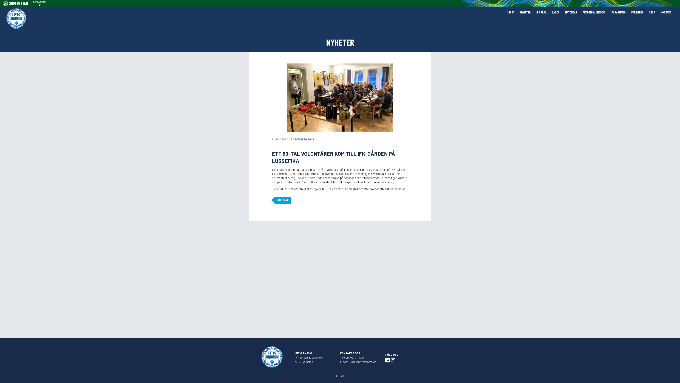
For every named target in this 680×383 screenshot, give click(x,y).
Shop (652, 12)
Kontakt (666, 12)
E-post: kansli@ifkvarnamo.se (358, 361)
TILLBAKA (283, 200)
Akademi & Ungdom (594, 12)
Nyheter (525, 12)
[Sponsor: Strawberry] (39, 3)
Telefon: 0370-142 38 (352, 357)
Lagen (555, 12)
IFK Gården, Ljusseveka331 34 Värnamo (309, 359)
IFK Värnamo (618, 12)
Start (511, 12)
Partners (637, 12)
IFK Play (541, 12)
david (341, 376)
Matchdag (571, 12)
